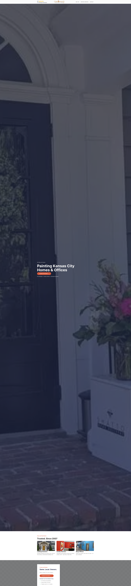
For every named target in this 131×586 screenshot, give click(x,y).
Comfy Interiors (61, 551)
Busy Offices (80, 551)
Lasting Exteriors (42, 551)
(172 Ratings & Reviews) (42, 2)
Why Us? (77, 1)
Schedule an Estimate (43, 273)
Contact (92, 1)
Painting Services (84, 1)
